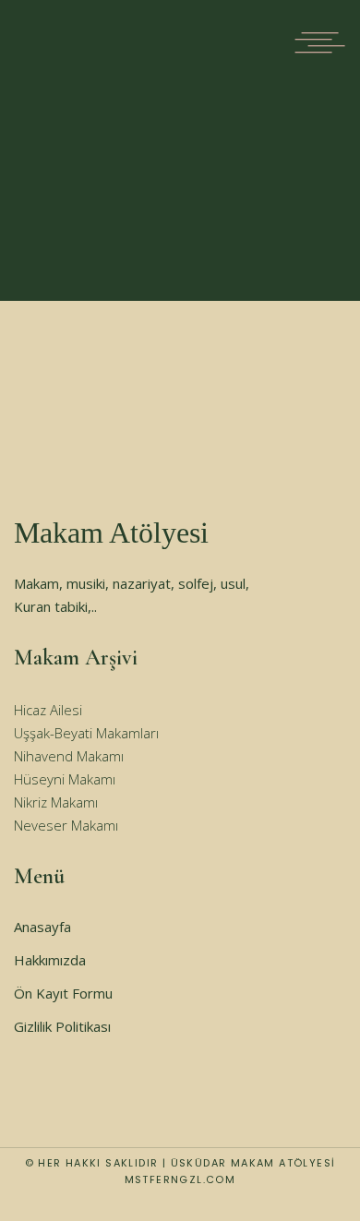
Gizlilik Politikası (62, 1026)
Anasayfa (42, 926)
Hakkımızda (50, 960)
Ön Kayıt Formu (63, 993)
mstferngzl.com (180, 1179)
